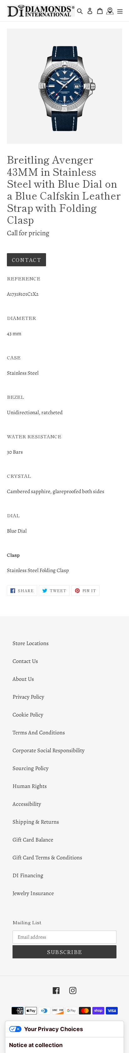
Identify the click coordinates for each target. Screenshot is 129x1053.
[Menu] (120, 10)
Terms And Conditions (39, 732)
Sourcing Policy (31, 768)
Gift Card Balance (33, 839)
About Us (23, 679)
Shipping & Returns (36, 822)
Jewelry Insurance (33, 893)
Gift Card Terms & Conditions (47, 857)
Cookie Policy (28, 714)
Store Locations (31, 643)
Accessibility (27, 804)
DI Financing (28, 875)
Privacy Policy (28, 697)
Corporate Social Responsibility (49, 750)
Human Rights (30, 786)
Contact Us (25, 661)
